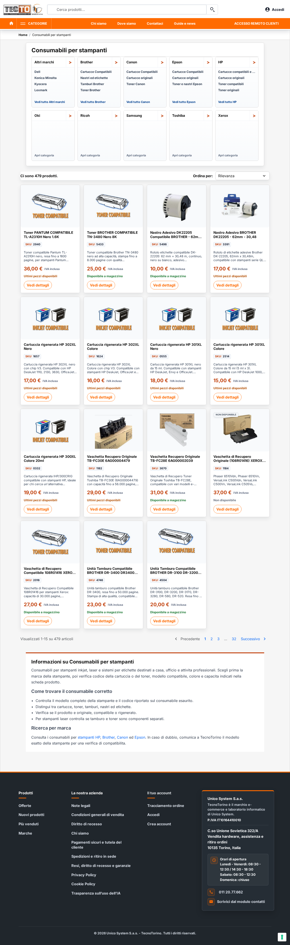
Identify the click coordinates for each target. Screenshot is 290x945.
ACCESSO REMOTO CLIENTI (256, 23)
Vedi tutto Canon (138, 102)
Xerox (223, 115)
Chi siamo (98, 23)
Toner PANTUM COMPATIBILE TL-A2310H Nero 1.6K (48, 235)
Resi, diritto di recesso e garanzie (101, 865)
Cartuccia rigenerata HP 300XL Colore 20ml (50, 459)
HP (220, 62)
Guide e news (185, 23)
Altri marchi (44, 62)
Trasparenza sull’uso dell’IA (96, 893)
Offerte (25, 805)
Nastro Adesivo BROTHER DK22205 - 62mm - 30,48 (234, 235)
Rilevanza (226, 176)
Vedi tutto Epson (184, 102)
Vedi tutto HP (227, 102)
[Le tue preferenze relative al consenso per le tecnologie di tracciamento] (282, 937)
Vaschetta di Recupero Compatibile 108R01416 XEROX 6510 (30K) (49, 571)
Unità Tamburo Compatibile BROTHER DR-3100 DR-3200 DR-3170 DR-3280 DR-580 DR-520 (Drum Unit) (176, 571)
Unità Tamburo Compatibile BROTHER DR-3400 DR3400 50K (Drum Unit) (110, 571)
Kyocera (40, 84)
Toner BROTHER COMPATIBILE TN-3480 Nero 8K (112, 235)
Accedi (153, 814)
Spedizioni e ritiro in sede (93, 856)
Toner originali (228, 90)
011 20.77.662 (231, 892)
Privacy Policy (83, 875)
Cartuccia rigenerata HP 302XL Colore (113, 347)
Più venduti (29, 824)
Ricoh (85, 115)
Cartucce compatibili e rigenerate (237, 72)
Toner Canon (135, 84)
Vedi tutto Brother (93, 102)
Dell (37, 72)
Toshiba (178, 115)
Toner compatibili (231, 84)
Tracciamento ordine (165, 805)
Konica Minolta (45, 78)
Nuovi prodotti (31, 814)
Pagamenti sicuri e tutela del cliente (96, 845)
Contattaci (155, 23)
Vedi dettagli (38, 285)
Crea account (159, 824)
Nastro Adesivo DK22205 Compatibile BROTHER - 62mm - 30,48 (175, 235)
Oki (37, 115)
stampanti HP (89, 737)
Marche (25, 833)
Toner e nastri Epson (187, 84)
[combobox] (126, 9)
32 (234, 639)
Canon (131, 62)
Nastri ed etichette (94, 78)
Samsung (134, 115)
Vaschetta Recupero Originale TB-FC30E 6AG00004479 (112, 459)
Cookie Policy (83, 884)
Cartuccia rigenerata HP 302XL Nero (50, 347)
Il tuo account (159, 793)
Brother (86, 62)
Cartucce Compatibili (96, 72)
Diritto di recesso (86, 824)
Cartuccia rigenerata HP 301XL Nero (176, 347)
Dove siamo (126, 23)
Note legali (80, 805)
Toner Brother (90, 90)
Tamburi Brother (92, 84)
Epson (177, 62)
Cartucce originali (139, 78)
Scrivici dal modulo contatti (241, 901)
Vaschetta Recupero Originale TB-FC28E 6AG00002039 (175, 459)
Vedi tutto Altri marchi (49, 102)
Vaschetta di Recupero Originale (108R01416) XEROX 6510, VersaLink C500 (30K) (237, 459)
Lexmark (40, 90)
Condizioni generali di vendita (97, 814)
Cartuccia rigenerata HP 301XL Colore (239, 347)
